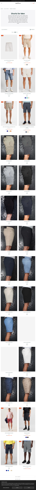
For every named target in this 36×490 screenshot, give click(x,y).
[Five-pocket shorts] (27, 47)
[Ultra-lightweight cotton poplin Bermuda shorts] (27, 113)
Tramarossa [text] (9, 61)
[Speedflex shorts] (27, 419)
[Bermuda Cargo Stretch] (27, 453)
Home (2, 8)
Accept (17, 487)
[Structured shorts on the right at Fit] (9, 113)
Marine (26, 437)
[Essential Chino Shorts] (27, 80)
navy (26, 132)
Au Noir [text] (9, 222)
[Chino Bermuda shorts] (9, 453)
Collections (6, 8)
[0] (33, 3)
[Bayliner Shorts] (9, 147)
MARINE (25, 98)
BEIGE (28, 98)
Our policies (17, 479)
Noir (27, 437)
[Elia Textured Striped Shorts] (9, 47)
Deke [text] (9, 434)
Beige (25, 64)
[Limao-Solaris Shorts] (9, 298)
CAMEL (11, 470)
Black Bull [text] (27, 61)
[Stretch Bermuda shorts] (9, 419)
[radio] (15, 32)
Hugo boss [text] (27, 434)
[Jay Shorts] (9, 238)
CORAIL (10, 131)
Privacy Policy (17, 485)
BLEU (8, 470)
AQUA (27, 98)
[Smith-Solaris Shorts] (9, 389)
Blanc (28, 64)
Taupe (27, 64)
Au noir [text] (9, 313)
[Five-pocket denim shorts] (9, 80)
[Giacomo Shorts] (9, 208)
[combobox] (5, 29)
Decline (29, 487)
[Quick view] (16, 58)
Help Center (17, 476)
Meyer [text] (9, 467)
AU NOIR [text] (9, 192)
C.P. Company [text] (27, 467)
